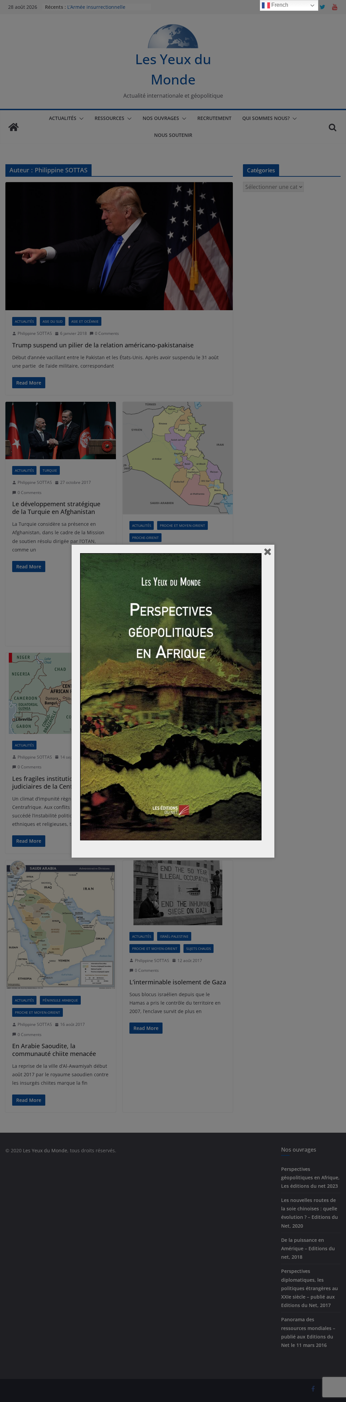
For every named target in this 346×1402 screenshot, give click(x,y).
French (279, 5)
